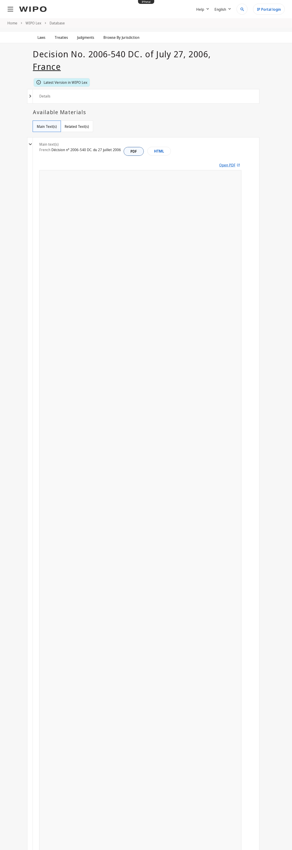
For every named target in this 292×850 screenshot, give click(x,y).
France (47, 66)
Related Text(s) (77, 126)
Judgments (85, 37)
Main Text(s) (47, 126)
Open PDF (227, 165)
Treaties (61, 37)
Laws (41, 37)
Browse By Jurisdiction (121, 37)
